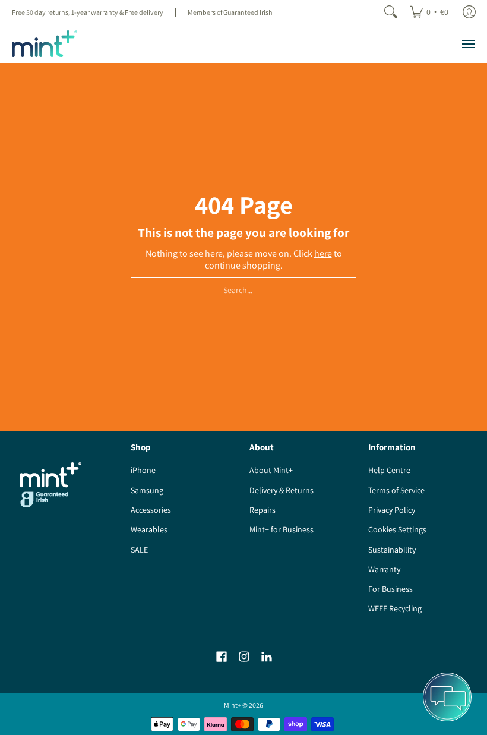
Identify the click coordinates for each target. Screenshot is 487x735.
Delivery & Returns (281, 490)
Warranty (384, 569)
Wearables (149, 529)
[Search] (391, 12)
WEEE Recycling (395, 608)
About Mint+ (271, 470)
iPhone (143, 470)
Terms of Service (396, 490)
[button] (221, 657)
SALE (139, 549)
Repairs (262, 509)
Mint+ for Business (281, 529)
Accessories (151, 509)
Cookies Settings (397, 529)
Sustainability (392, 549)
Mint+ (232, 705)
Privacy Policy (391, 509)
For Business (390, 588)
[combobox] (243, 289)
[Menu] (468, 43)
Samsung (147, 490)
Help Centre (389, 470)
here (323, 253)
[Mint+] (44, 43)
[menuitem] (429, 12)
